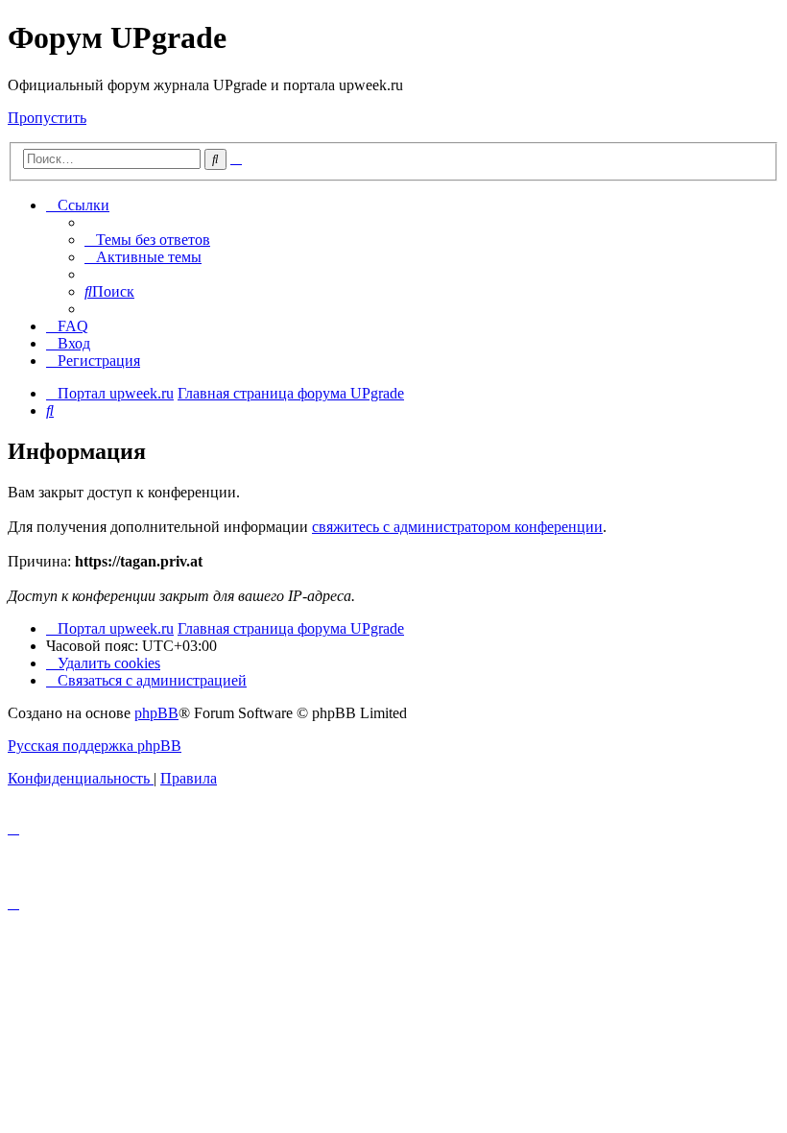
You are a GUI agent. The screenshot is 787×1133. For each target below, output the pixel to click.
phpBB (156, 713)
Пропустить (47, 117)
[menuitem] (147, 239)
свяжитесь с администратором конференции (457, 526)
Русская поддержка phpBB (94, 745)
